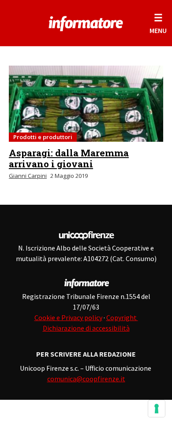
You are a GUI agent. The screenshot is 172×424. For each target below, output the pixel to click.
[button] (158, 23)
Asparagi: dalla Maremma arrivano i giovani (69, 158)
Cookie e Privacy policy (68, 317)
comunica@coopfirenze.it (86, 378)
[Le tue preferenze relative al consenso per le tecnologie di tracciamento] (156, 408)
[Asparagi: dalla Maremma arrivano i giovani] (86, 104)
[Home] (86, 22)
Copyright (122, 317)
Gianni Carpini (28, 176)
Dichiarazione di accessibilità (86, 328)
